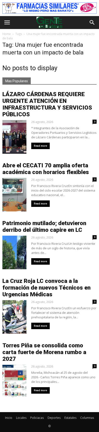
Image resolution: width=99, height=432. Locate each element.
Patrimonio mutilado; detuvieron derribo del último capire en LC (44, 226)
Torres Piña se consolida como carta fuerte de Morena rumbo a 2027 (44, 352)
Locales (21, 418)
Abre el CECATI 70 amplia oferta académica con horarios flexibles (45, 168)
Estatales (70, 418)
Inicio (8, 418)
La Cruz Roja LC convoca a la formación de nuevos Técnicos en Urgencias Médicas (46, 288)
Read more (40, 145)
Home (6, 34)
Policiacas (37, 418)
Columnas (87, 418)
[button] (92, 22)
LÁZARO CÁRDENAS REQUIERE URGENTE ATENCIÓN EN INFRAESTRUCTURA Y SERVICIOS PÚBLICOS (47, 104)
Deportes (54, 418)
